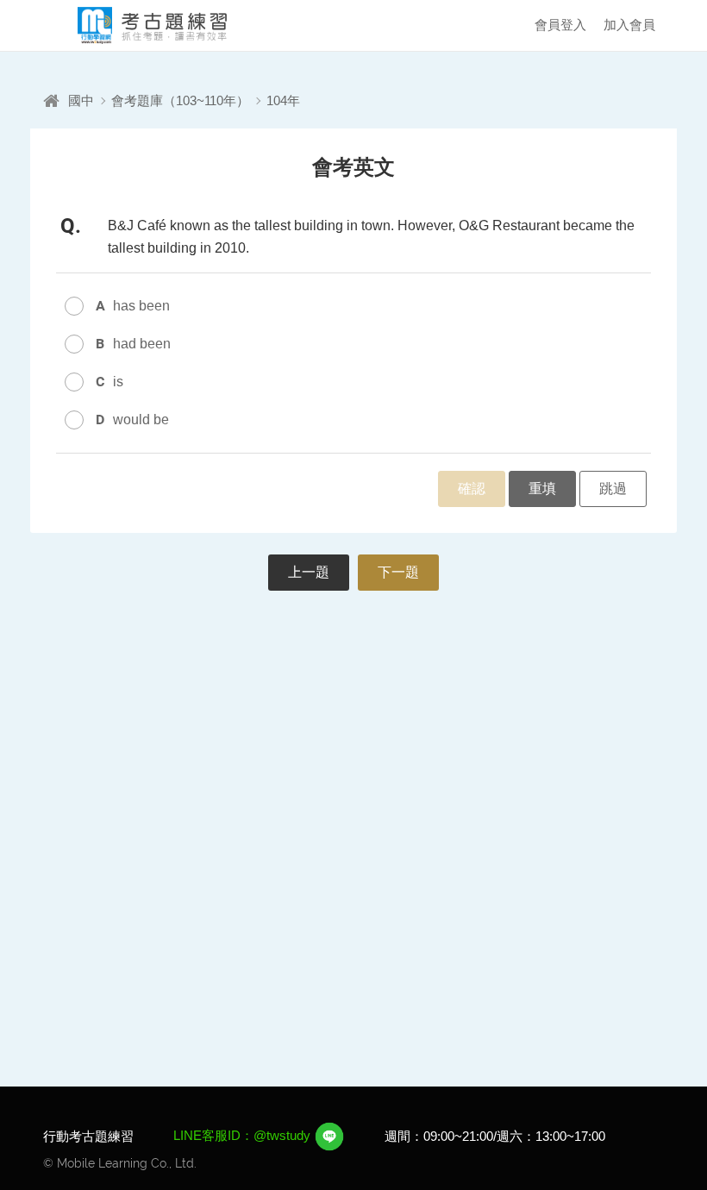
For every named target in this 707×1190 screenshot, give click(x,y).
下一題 (398, 572)
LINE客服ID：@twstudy (243, 1135)
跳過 (613, 488)
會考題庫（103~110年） (180, 100)
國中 (81, 100)
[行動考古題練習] (138, 25)
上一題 (308, 572)
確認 (471, 488)
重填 (542, 488)
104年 (283, 100)
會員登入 (560, 24)
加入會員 (629, 24)
